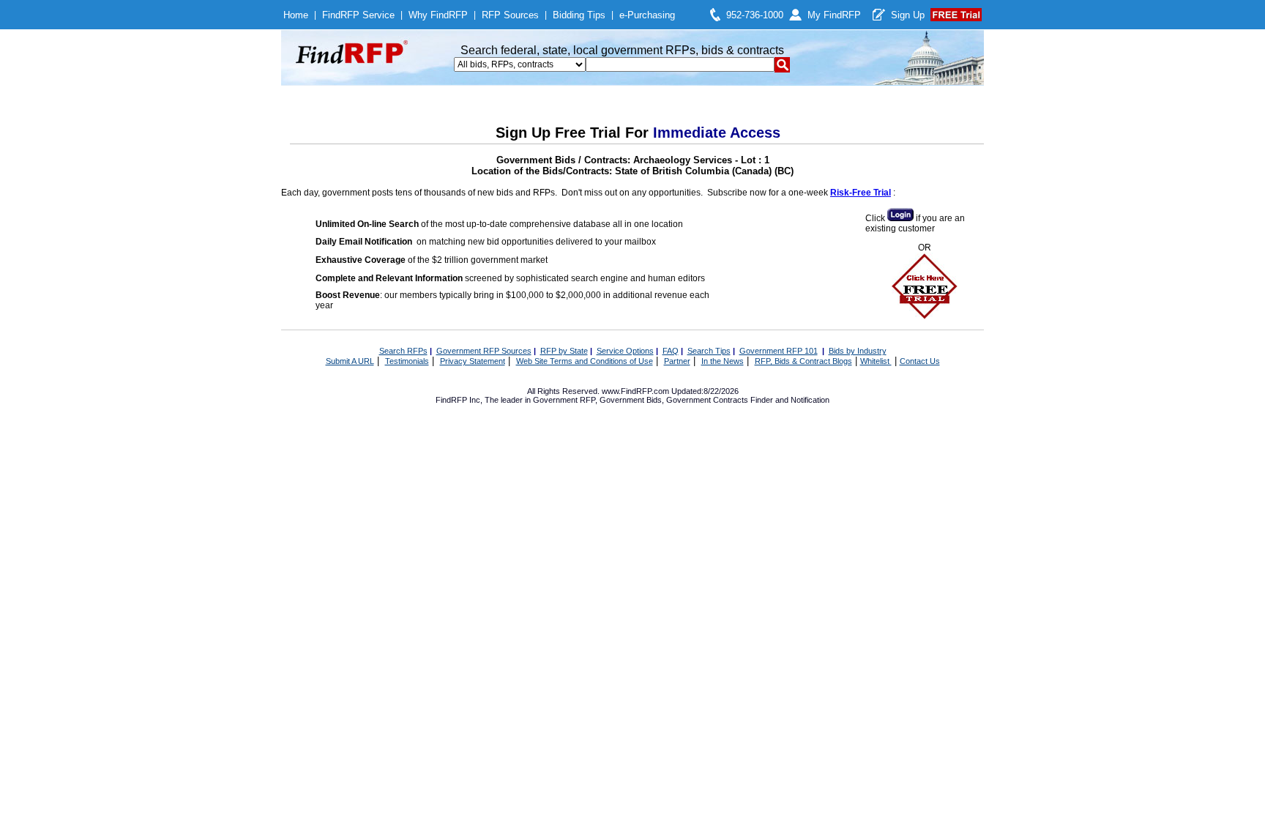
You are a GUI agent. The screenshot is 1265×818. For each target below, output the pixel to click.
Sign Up (908, 15)
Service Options (625, 350)
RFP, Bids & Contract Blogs (803, 361)
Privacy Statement (472, 361)
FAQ (671, 350)
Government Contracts (707, 399)
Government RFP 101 (778, 350)
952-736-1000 (754, 15)
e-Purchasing (647, 15)
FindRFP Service (358, 15)
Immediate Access (716, 132)
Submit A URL (350, 361)
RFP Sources (510, 15)
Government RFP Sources (483, 350)
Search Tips (709, 350)
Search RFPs (403, 350)
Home (295, 15)
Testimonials (407, 361)
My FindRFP (834, 15)
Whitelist (876, 361)
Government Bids (631, 399)
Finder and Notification (789, 399)
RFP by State (564, 350)
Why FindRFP (438, 15)
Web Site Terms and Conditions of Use (584, 361)
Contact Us (920, 361)
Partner (677, 361)
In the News (722, 361)
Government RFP (564, 399)
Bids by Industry (858, 350)
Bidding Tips (579, 15)
